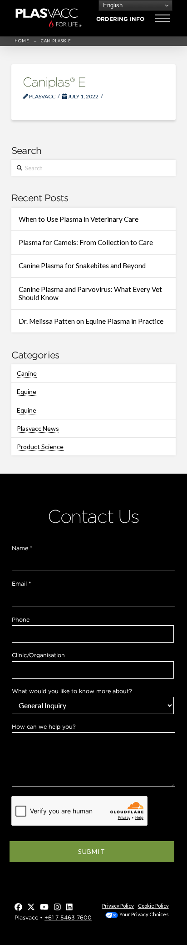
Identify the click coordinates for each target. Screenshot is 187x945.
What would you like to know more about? (72, 691)
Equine (26, 391)
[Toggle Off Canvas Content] (162, 18)
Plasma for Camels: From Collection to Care (86, 242)
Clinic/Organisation (38, 655)
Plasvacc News (38, 428)
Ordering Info (120, 18)
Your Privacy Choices (144, 914)
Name (22, 548)
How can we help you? (44, 726)
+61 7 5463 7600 (68, 917)
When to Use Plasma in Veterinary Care (78, 219)
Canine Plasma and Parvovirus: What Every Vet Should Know (90, 293)
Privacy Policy (118, 906)
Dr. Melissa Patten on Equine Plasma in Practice (91, 321)
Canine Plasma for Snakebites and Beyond (82, 265)
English (112, 5)
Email (21, 583)
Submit (91, 851)
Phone (21, 619)
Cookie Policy (153, 906)
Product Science (40, 446)
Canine (27, 373)
